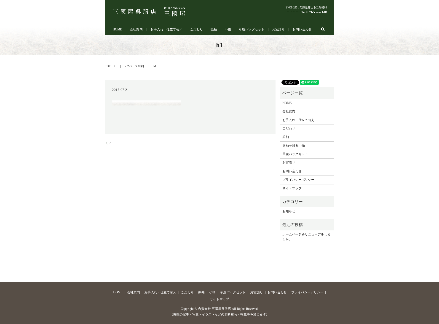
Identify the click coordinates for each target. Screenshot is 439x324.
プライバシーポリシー (298, 179)
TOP (107, 66)
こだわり (196, 29)
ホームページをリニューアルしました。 (306, 237)
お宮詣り (278, 29)
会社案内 (136, 29)
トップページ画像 (132, 66)
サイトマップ (292, 188)
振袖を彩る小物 (293, 145)
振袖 (214, 29)
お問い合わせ (302, 29)
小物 (228, 29)
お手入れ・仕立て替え (166, 29)
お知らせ (288, 211)
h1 (110, 143)
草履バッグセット (251, 29)
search (322, 29)
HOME (117, 29)
